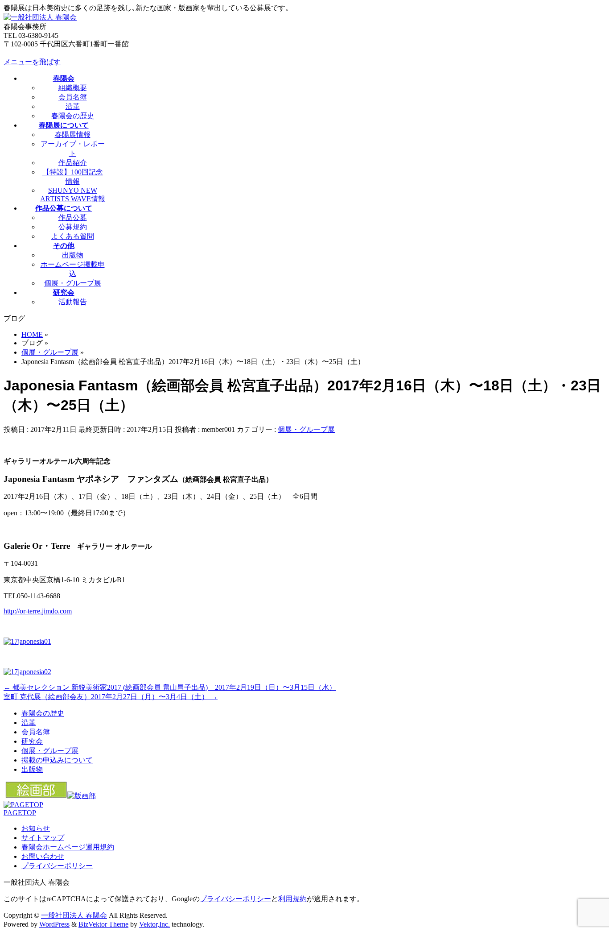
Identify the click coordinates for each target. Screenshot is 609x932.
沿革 (73, 106)
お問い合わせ (42, 856)
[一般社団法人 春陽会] (40, 17)
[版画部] (81, 795)
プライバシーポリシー (57, 866)
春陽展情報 (73, 134)
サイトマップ (42, 837)
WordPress (54, 924)
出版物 (72, 255)
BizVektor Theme (103, 924)
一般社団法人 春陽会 (74, 915)
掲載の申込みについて (57, 760)
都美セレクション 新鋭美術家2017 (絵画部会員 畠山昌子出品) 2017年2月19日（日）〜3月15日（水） (170, 687)
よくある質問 (72, 236)
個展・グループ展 (72, 283)
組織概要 (72, 87)
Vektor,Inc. (154, 924)
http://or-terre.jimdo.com (38, 611)
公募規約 (72, 227)
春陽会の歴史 (72, 116)
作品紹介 (72, 162)
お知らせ (35, 828)
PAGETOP (20, 812)
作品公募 (72, 217)
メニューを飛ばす (32, 62)
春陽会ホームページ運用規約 (67, 847)
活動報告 (72, 302)
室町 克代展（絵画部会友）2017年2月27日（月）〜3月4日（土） (111, 696)
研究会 (32, 741)
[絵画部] (36, 795)
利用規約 (292, 899)
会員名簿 (72, 97)
